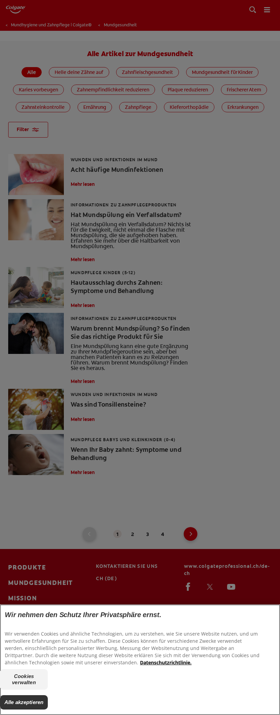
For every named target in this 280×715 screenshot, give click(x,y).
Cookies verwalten (24, 679)
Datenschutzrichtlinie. (166, 662)
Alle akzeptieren (23, 702)
